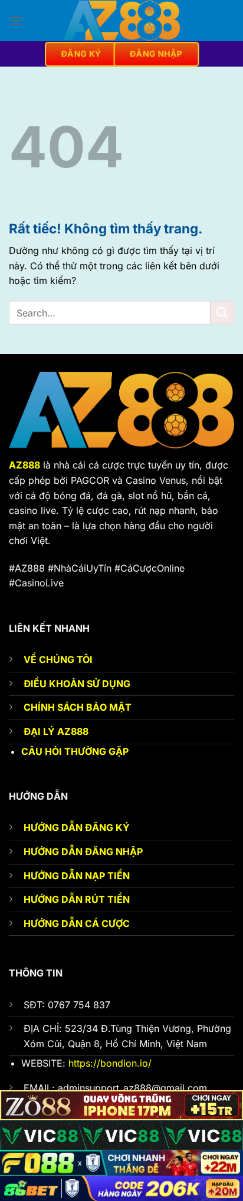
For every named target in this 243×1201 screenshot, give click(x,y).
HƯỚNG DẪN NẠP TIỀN (77, 876)
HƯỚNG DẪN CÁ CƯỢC (77, 923)
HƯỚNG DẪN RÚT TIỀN (77, 899)
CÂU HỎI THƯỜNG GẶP (75, 751)
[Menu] (16, 20)
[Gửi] (222, 312)
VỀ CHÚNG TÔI (58, 659)
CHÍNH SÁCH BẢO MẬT (78, 707)
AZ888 (24, 465)
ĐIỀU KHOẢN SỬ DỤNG (77, 683)
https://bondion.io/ (110, 1063)
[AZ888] (121, 20)
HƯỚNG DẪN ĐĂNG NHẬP (83, 851)
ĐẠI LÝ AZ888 (56, 731)
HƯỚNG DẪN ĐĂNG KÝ (77, 827)
